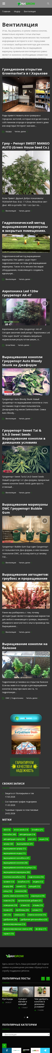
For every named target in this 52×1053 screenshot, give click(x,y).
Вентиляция (11, 211)
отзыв (25, 905)
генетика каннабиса (14, 877)
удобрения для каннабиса (34, 919)
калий (21, 886)
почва (8, 910)
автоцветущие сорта (14, 839)
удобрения (10, 919)
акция (43, 839)
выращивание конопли (15, 863)
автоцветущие (27, 834)
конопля (20, 891)
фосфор (41, 929)
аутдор (8, 844)
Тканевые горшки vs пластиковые (21, 810)
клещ (8, 891)
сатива (36, 910)
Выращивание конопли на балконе (25, 646)
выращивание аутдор (15, 848)
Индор (17, 11)
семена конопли (37, 915)
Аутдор (9, 131)
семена (19, 915)
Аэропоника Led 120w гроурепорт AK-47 (20, 293)
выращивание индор (14, 853)
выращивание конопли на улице (19, 867)
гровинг (9, 881)
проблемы (22, 910)
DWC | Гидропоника (14, 698)
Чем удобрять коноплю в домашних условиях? (41, 1003)
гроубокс (23, 881)
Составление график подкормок (21, 801)
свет (7, 915)
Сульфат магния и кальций (22, 1001)
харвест (9, 933)
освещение (10, 905)
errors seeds (21, 829)
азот (32, 839)
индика (38, 881)
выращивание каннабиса (16, 858)
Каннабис (10, 834)
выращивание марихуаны (17, 872)
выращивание (25, 844)
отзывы (38, 905)
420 (7, 829)
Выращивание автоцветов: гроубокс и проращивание (25, 576)
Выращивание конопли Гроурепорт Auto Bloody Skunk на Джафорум (22, 361)
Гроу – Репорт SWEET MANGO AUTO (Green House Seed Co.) (26, 145)
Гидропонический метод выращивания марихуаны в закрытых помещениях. (25, 226)
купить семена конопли (15, 896)
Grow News (10, 345)
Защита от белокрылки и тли (19, 793)
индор (8, 886)
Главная (6, 11)
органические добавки (29, 900)
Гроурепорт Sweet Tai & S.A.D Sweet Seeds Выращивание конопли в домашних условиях (23, 436)
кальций (34, 886)
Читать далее (20, 131)
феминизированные (14, 924)
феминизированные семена (18, 929)
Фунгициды (7, 999)
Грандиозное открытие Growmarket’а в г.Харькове (25, 71)
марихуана (37, 896)
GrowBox (37, 829)
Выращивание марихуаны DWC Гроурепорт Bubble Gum (25, 508)
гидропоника (35, 877)
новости (9, 900)
